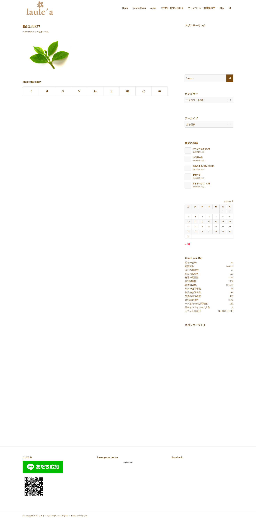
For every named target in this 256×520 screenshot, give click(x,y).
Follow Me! (128, 462)
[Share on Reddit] (144, 91)
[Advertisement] (202, 45)
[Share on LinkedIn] (95, 91)
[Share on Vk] (127, 91)
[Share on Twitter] (47, 91)
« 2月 (187, 244)
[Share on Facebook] (31, 91)
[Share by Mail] (160, 91)
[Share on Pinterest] (79, 91)
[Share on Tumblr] (111, 91)
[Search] (230, 8)
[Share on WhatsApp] (63, 91)
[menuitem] (125, 8)
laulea (46, 31)
